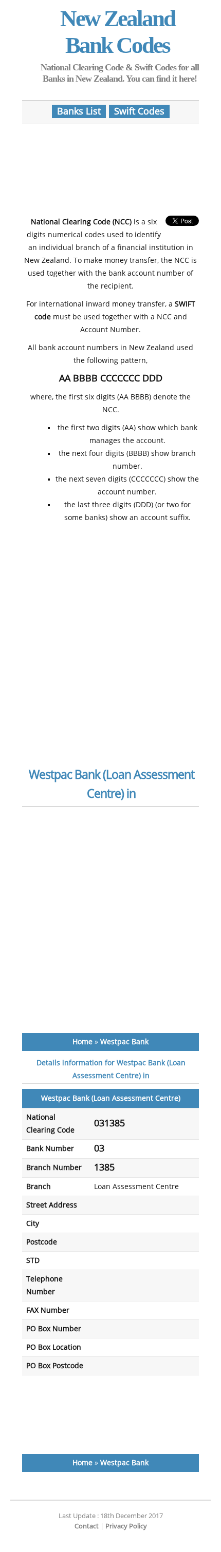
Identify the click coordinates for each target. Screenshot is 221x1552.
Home (82, 1042)
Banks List (79, 111)
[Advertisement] (110, 165)
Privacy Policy (126, 1526)
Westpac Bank (124, 1042)
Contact (87, 1526)
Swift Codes (139, 111)
